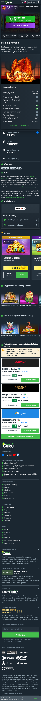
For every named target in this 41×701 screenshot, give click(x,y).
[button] (37, 132)
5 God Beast (10, 305)
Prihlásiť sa (20, 635)
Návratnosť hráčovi (13, 133)
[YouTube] (14, 455)
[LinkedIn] (18, 455)
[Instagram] (10, 455)
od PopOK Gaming (12, 9)
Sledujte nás (6, 452)
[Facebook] (3, 455)
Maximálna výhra (13, 150)
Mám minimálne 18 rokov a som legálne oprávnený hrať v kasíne (18, 640)
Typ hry (9, 141)
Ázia (19, 168)
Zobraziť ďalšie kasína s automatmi (20, 437)
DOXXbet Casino (9, 369)
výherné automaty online (15, 197)
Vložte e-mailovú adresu (11, 627)
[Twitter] (6, 455)
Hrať (22, 275)
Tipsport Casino (9, 420)
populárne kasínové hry (27, 187)
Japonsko (5, 168)
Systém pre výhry (13, 159)
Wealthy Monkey (28, 305)
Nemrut (28, 335)
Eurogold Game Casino (12, 394)
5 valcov (13, 168)
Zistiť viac (20, 699)
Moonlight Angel (9, 336)
